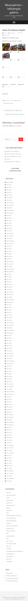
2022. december (9, 292)
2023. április (9, 281)
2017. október (9, 450)
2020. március (9, 376)
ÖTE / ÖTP (8, 546)
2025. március (9, 225)
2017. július (8, 455)
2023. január (9, 289)
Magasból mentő (16, 100)
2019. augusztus (9, 394)
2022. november (9, 294)
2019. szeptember (10, 391)
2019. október (9, 389)
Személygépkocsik (10, 553)
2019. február (9, 409)
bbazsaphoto (12, 33)
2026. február (9, 197)
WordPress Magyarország (11, 580)
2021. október (9, 327)
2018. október (9, 419)
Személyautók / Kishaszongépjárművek (14, 551)
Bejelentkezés (9, 573)
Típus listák (8, 559)
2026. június (9, 187)
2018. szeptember (10, 422)
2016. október (9, 475)
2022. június (9, 307)
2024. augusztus (9, 243)
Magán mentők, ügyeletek (11, 525)
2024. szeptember (10, 241)
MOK (7, 538)
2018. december (9, 414)
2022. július (8, 304)
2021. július (8, 335)
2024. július (8, 246)
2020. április (9, 373)
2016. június (9, 481)
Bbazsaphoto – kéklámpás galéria (14, 8)
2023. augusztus (9, 271)
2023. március (9, 284)
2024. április (9, 253)
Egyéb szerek (9, 502)
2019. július (8, 396)
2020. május (9, 371)
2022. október (9, 297)
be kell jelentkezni (18, 125)
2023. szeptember (10, 269)
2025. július (8, 215)
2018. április (9, 435)
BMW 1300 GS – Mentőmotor (12, 151)
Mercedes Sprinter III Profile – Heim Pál (15, 114)
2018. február (9, 440)
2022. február (9, 317)
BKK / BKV (8, 492)
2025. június (9, 218)
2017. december (9, 445)
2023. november (9, 264)
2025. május (9, 220)
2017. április (9, 463)
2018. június (9, 430)
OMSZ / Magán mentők (11, 543)
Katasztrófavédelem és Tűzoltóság (13, 515)
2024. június (9, 248)
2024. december (9, 233)
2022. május (9, 310)
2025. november (9, 205)
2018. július (8, 427)
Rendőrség (8, 548)
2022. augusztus (9, 302)
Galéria (5, 33)
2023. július (8, 274)
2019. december (9, 384)
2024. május (9, 251)
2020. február (9, 378)
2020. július (8, 366)
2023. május (9, 279)
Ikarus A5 (8, 159)
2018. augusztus (9, 424)
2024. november (9, 235)
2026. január (9, 200)
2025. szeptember (10, 210)
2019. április (9, 404)
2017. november (9, 447)
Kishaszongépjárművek (11, 520)
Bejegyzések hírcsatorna (11, 575)
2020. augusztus (9, 363)
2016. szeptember (10, 478)
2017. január (9, 468)
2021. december (9, 322)
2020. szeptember (10, 361)
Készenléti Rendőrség (11, 518)
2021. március (9, 345)
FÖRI (7, 513)
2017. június (9, 458)
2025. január (9, 230)
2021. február (9, 348)
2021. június (9, 338)
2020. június (9, 368)
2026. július (8, 184)
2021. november (9, 325)
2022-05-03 (19, 33)
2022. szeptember (10, 299)
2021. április (9, 343)
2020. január (9, 381)
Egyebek (8, 508)
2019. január (9, 412)
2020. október (9, 358)
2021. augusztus (9, 333)
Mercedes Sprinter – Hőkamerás (13, 161)
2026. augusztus (9, 182)
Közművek (8, 523)
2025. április (9, 223)
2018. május (9, 432)
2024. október (9, 238)
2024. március (9, 256)
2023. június (9, 276)
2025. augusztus (9, 212)
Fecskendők (9, 510)
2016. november (9, 473)
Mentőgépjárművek (10, 536)
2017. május (9, 460)
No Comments (7, 35)
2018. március (9, 437)
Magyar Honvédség (10, 531)
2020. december (9, 353)
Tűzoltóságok (9, 561)
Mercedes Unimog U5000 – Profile (13, 156)
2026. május (9, 190)
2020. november (9, 355)
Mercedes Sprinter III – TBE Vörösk (13, 154)
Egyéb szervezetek (10, 505)
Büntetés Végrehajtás (11, 495)
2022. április (9, 312)
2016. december (9, 470)
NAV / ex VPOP (9, 541)
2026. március (9, 195)
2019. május (9, 401)
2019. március (9, 407)
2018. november (9, 417)
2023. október (9, 266)
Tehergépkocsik (8, 103)
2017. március (9, 465)
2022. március (9, 315)
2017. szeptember (10, 453)
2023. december (9, 261)
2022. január (9, 320)
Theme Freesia (9, 599)
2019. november (9, 386)
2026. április (9, 192)
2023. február (9, 287)
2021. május (9, 340)
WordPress (21, 599)
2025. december (9, 202)
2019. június (9, 399)
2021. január (9, 350)
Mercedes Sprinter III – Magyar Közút (12, 110)
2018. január (9, 442)
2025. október (9, 207)
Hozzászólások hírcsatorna (12, 578)
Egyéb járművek (9, 500)
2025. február (9, 228)
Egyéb (7, 497)
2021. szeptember (10, 330)
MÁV (7, 533)
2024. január (9, 258)
